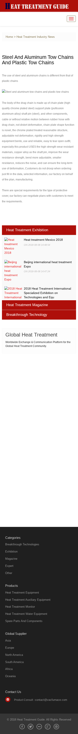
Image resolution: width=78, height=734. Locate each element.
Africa (9, 669)
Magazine (11, 558)
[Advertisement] (39, 397)
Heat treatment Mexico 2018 (43, 239)
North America (14, 654)
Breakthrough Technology (26, 315)
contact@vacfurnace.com (51, 699)
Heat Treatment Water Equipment (26, 613)
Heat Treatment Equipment (22, 592)
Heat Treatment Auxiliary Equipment (27, 599)
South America (14, 662)
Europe (9, 647)
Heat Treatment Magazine (27, 305)
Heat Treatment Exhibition (27, 230)
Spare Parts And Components (23, 621)
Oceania (10, 676)
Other (8, 573)
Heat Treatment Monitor (20, 606)
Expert (9, 565)
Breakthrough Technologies (22, 544)
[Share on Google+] (47, 726)
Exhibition (11, 551)
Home (9, 36)
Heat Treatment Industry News (35, 36)
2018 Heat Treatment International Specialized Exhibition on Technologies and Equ (47, 293)
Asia (8, 640)
